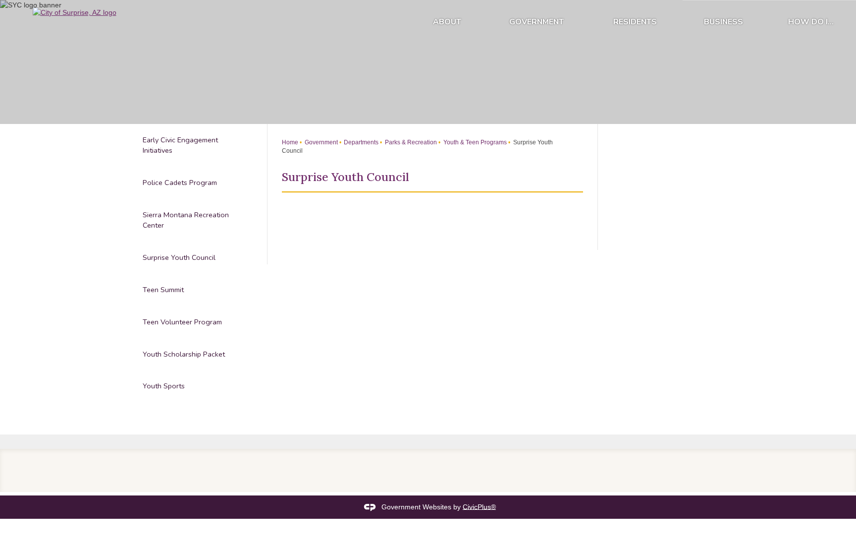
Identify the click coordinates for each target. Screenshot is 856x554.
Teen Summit (163, 290)
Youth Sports (164, 386)
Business (723, 21)
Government (536, 21)
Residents (635, 21)
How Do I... (811, 21)
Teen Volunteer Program (182, 322)
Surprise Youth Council (179, 257)
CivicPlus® (479, 506)
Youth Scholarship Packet (184, 354)
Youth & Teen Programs (474, 142)
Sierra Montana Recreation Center (186, 220)
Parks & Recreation (410, 142)
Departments (360, 142)
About (447, 21)
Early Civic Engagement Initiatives (180, 145)
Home (290, 142)
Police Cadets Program (180, 182)
